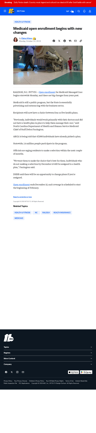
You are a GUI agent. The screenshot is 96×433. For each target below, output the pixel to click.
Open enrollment (47, 91)
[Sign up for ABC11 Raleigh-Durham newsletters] (23, 372)
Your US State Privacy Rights (55, 381)
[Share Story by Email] (75, 41)
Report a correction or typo (22, 197)
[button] (4, 11)
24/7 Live (21, 11)
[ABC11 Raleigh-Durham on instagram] (17, 372)
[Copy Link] (81, 41)
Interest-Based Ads (81, 381)
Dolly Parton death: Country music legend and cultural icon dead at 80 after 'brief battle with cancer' (48, 2)
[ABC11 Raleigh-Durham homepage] (11, 11)
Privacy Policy (8, 381)
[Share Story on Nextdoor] (70, 41)
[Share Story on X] (59, 41)
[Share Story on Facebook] (54, 41)
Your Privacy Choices (20, 381)
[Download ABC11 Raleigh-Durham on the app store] (73, 372)
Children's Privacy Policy (36, 381)
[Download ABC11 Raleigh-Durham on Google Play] (86, 372)
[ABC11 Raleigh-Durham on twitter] (11, 372)
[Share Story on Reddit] (65, 41)
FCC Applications (24, 383)
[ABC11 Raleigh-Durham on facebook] (6, 372)
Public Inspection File (10, 383)
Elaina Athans (26, 38)
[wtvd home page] (9, 337)
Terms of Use (69, 381)
